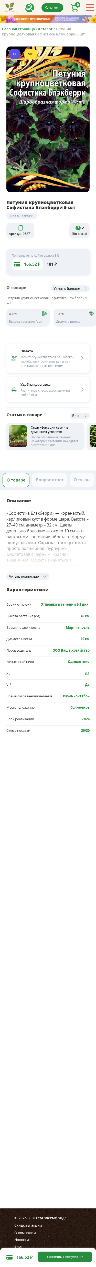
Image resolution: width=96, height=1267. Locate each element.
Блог (76, 415)
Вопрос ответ (49, 480)
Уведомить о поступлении (65, 1257)
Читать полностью (24, 576)
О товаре (16, 480)
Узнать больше (67, 288)
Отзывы (82, 480)
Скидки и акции (28, 1225)
